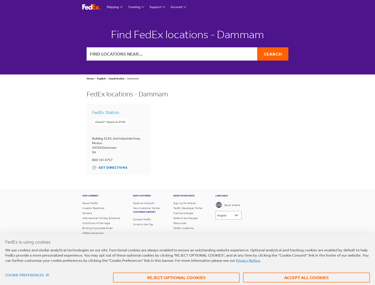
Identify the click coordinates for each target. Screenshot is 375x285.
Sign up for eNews (184, 203)
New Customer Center (146, 208)
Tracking (134, 7)
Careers (87, 213)
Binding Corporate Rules (97, 228)
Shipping (113, 7)
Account (177, 7)
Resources (179, 223)
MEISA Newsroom (93, 233)
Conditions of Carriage (96, 223)
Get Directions (110, 167)
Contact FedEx (142, 219)
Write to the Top (143, 224)
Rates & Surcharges (185, 218)
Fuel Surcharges (183, 213)
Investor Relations (93, 208)
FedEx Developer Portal (187, 208)
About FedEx (90, 203)
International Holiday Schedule (101, 218)
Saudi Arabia (232, 205)
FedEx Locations (183, 228)
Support (155, 7)
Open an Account (143, 203)
